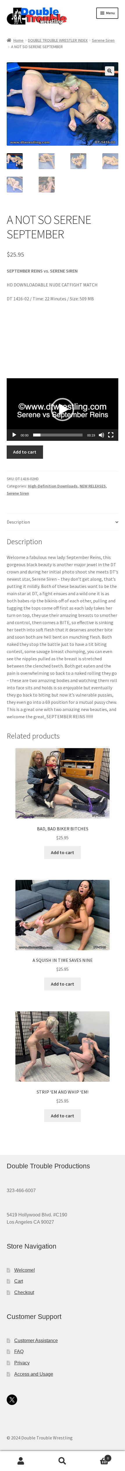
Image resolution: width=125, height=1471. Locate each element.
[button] (109, 71)
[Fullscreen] (111, 435)
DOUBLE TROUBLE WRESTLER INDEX (58, 40)
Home (18, 40)
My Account (21, 1461)
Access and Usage (33, 1374)
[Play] (14, 435)
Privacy (22, 1362)
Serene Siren (103, 40)
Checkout (24, 1292)
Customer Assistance (36, 1340)
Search (62, 1461)
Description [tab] (18, 522)
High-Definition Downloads (53, 486)
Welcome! (24, 1270)
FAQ (19, 1351)
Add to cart (24, 452)
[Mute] (101, 435)
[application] (63, 409)
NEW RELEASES (93, 486)
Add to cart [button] (62, 852)
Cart (18, 1281)
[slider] (58, 435)
